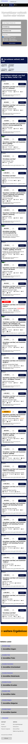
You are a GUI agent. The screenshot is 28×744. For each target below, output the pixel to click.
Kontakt (3, 724)
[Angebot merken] (13, 83)
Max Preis (13, 37)
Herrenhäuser (15, 7)
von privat (13, 39)
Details (22, 84)
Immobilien (8, 7)
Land (6, 5)
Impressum (3, 726)
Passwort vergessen (5, 728)
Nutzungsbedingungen (18, 724)
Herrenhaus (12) (4, 69)
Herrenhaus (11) (11, 69)
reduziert (6, 40)
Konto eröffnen (16, 728)
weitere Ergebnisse (15, 631)
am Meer (6, 39)
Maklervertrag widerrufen (18, 731)
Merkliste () (13, 1)
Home (2, 7)
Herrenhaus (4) (11, 66)
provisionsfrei (14, 40)
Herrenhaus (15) (4, 65)
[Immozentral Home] (2, 5)
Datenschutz (16, 726)
